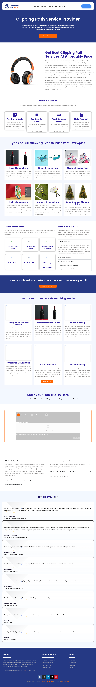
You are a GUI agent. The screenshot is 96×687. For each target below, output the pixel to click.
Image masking (77, 322)
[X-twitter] (52, 677)
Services (43, 6)
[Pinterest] (56, 677)
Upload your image (22, 422)
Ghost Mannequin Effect (18, 363)
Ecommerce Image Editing (48, 322)
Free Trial (86, 6)
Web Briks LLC (65, 681)
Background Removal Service (18, 323)
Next (76, 438)
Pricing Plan (62, 6)
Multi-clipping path (18, 202)
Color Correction (48, 364)
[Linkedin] (48, 677)
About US (36, 6)
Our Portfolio (53, 6)
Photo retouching (78, 364)
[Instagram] (44, 677)
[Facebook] (40, 677)
